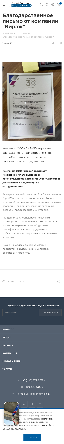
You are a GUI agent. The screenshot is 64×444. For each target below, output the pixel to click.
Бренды (7, 345)
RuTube (40, 404)
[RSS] (53, 43)
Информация (11, 361)
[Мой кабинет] (52, 4)
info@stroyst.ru (34, 386)
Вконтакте (24, 404)
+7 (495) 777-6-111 (33, 380)
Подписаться (50, 312)
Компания (9, 353)
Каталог (8, 329)
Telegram (32, 404)
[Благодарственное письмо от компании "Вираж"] (32, 101)
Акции (6, 337)
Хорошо (32, 437)
